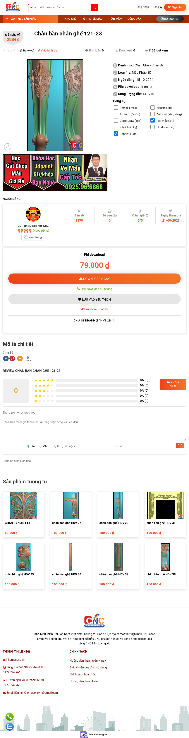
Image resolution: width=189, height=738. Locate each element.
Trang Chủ (69, 18)
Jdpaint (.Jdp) (129, 134)
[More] (20, 358)
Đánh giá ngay (173, 384)
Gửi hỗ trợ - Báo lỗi (96, 309)
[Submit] (94, 7)
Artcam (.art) (164, 108)
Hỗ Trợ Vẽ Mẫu (92, 18)
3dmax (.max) (128, 108)
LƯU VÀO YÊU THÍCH (96, 299)
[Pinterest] (12, 358)
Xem (35, 237)
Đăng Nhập (142, 7)
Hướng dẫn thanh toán (84, 681)
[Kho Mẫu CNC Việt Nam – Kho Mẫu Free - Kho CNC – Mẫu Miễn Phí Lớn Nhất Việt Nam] (13, 7)
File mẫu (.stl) (165, 121)
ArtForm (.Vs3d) (130, 114)
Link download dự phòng (96, 288)
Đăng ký (157, 7)
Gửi (180, 445)
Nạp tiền (176, 7)
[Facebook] (6, 358)
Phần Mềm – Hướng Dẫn (124, 18)
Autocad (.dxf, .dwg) (169, 114)
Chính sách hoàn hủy (83, 674)
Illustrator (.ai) (165, 127)
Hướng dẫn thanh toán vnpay (88, 660)
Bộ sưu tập (172, 18)
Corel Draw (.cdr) (130, 121)
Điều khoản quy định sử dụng (88, 667)
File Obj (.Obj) (128, 127)
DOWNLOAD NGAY (96, 279)
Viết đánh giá (49, 50)
